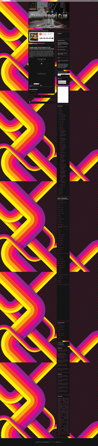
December (62, 114)
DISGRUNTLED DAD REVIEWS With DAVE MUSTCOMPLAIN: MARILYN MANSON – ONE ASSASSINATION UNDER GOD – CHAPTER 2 (63, 355)
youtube (67, 403)
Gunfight (59, 232)
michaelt (67, 411)
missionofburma (66, 430)
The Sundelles (60, 278)
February (61, 184)
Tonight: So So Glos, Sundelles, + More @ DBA (62, 181)
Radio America (60, 249)
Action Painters (60, 200)
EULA (59, 229)
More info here (41, 61)
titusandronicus (66, 426)
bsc (68, 400)
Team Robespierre (61, 267)
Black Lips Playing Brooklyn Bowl (63, 145)
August (61, 121)
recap (61, 399)
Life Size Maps (60, 240)
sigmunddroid (60, 407)
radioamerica (66, 405)
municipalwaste (60, 420)
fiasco (64, 422)
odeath (67, 420)
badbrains (67, 432)
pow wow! (59, 245)
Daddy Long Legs (61, 213)
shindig (59, 432)
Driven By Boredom (61, 325)
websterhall (50, 86)
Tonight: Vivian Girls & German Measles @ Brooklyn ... (63, 131)
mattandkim (67, 414)
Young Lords (60, 282)
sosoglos (62, 406)
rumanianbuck (64, 434)
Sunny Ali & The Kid (61, 265)
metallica (59, 416)
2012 (60, 110)
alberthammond (66, 429)
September (62, 119)
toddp (68, 416)
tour (63, 403)
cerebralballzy (66, 402)
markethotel (59, 425)
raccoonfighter (60, 405)
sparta (65, 433)
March (61, 128)
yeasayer (59, 428)
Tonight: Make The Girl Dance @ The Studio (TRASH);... (63, 139)
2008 (60, 189)
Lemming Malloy (61, 238)
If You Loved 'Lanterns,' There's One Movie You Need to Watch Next (63, 387)
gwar (68, 422)
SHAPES (59, 256)
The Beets (59, 269)
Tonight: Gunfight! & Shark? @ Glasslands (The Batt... (63, 168)
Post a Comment (33, 91)
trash (47, 86)
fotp (62, 427)
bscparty (59, 404)
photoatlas (59, 433)
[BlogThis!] (35, 83)
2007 (60, 191)
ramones (62, 433)
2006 (60, 192)
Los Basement (60, 242)
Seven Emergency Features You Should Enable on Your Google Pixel (63, 380)
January (61, 186)
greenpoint (67, 415)
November (62, 116)
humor (64, 400)
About (59, 36)
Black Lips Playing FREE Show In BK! (63, 135)
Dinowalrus (60, 220)
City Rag (59, 337)
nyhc (64, 427)
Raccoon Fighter (61, 247)
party (39, 86)
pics (68, 404)
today (64, 410)
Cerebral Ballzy (60, 209)
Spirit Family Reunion (61, 261)
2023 (60, 107)
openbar (64, 399)
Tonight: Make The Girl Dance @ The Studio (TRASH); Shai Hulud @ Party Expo (41, 48)
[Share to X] (36, 83)
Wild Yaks (59, 280)
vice (68, 408)
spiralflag (67, 433)
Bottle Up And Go (61, 207)
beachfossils (67, 421)
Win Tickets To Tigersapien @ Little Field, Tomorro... (63, 161)
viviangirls (59, 417)
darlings (67, 413)
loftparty (67, 424)
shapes (59, 411)
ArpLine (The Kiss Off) (62, 202)
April (61, 127)
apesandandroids (61, 408)
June (61, 124)
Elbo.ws (59, 331)
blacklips (59, 406)
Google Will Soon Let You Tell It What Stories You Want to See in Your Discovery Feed (63, 384)
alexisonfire (60, 418)
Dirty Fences (60, 222)
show (67, 398)
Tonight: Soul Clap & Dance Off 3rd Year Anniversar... (63, 149)
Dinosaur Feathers (61, 218)
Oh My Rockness (61, 335)
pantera (59, 431)
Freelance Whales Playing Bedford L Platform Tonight (63, 177)
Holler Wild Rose (61, 236)
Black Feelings (60, 204)
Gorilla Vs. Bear (60, 329)
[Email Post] (41, 85)
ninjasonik (64, 404)
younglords (63, 428)
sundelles (59, 410)
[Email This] (34, 83)
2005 (60, 194)
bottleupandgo (60, 413)
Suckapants (60, 338)
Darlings (59, 215)
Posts (60, 81)
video (63, 398)
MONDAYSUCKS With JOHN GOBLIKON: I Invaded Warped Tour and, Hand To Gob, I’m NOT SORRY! (63, 361)
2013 (60, 108)
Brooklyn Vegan (60, 327)
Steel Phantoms (60, 263)
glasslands (67, 407)
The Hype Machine (61, 333)
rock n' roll (63, 431)
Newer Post (31, 96)
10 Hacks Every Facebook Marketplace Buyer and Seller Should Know (63, 376)
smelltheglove (63, 411)
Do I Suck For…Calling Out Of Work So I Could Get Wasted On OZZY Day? (63, 369)
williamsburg (66, 417)
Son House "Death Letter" (63, 152)
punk (68, 399)
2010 (60, 113)
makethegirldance (35, 86)
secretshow (64, 416)
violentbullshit (59, 434)
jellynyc (67, 410)
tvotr (66, 422)
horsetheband (60, 423)
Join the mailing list (63, 61)
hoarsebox (59, 430)
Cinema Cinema (60, 211)
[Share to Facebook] (37, 83)
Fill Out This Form (61, 47)
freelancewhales (60, 415)
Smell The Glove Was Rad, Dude (63, 164)
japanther (59, 414)
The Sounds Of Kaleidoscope (63, 274)
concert (59, 409)
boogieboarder (66, 418)
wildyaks (59, 400)
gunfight (65, 408)
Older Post (52, 96)
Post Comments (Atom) (44, 99)
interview (62, 421)
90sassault (67, 428)
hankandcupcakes (61, 419)
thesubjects (63, 432)
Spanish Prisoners (61, 259)
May (61, 125)
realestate (59, 426)
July (60, 122)
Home (42, 96)
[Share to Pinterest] (38, 83)
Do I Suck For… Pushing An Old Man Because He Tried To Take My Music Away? (63, 350)
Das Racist (59, 217)
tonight (45, 86)
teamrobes (67, 406)
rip (68, 409)
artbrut (68, 423)
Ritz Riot (59, 251)
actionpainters (60, 429)
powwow (59, 421)
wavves (67, 427)
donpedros (64, 409)
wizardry (59, 427)
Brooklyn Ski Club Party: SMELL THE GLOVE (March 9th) (63, 172)
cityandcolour (60, 424)
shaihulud (41, 86)
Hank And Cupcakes (61, 234)
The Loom (59, 272)
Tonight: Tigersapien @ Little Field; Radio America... (63, 156)
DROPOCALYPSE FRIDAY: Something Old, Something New (62, 365)
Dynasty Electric (60, 224)
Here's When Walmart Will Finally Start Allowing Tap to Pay (62, 391)
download (60, 403)
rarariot (67, 425)
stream (59, 402)
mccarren (64, 425)
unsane (68, 434)
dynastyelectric (60, 422)
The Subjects (60, 276)
